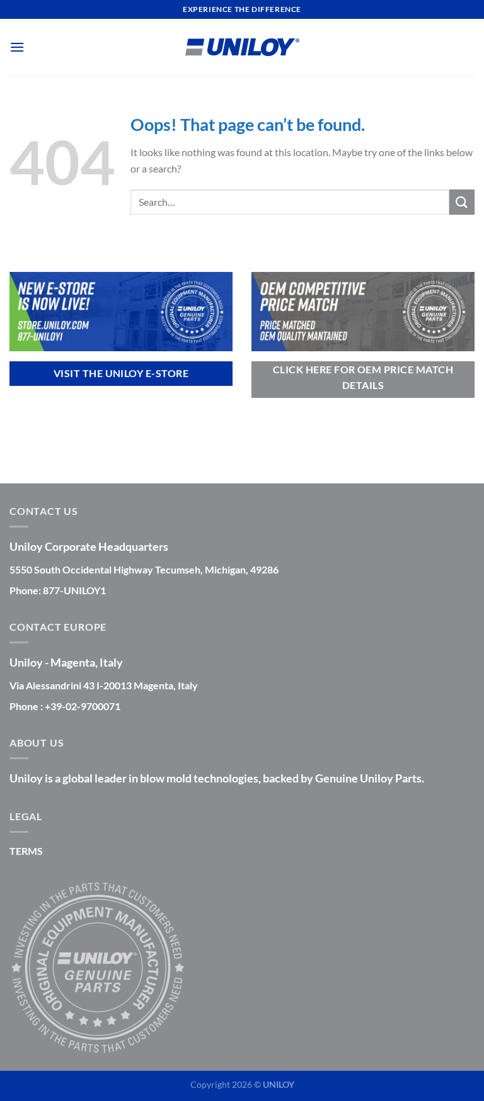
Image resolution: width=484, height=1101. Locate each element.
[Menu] (17, 46)
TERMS (26, 851)
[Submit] (462, 201)
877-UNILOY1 (74, 590)
